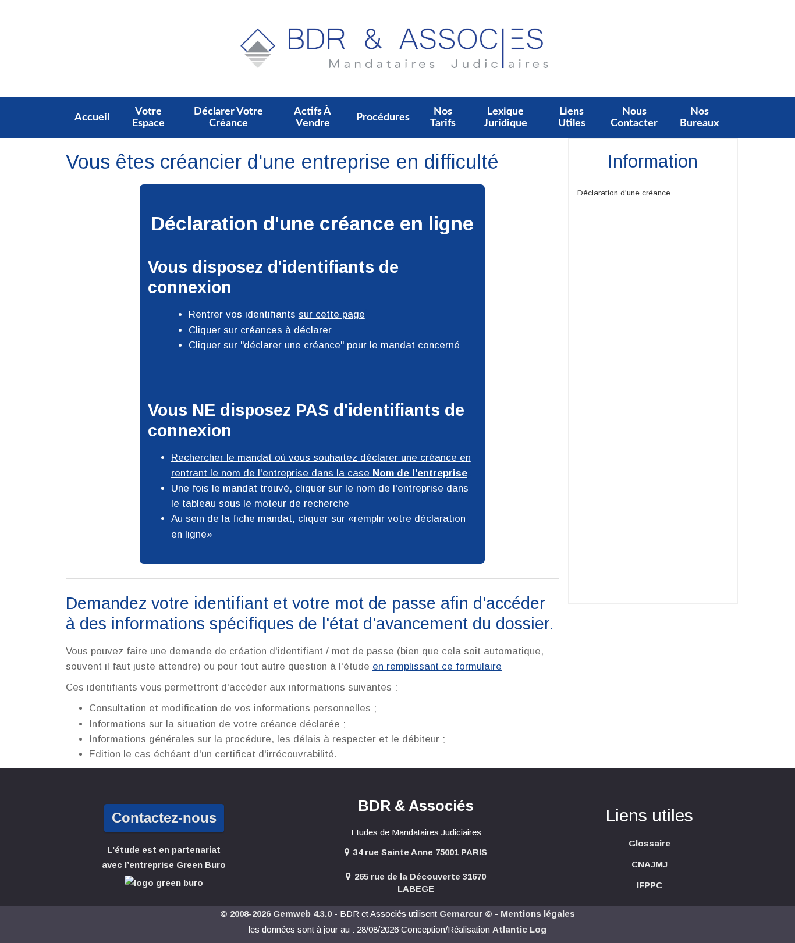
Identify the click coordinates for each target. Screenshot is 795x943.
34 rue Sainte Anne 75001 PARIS (420, 852)
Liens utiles (571, 117)
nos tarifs (443, 117)
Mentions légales (538, 914)
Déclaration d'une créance (623, 192)
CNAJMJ (649, 864)
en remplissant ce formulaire (437, 666)
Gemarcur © (465, 914)
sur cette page (332, 314)
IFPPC (649, 885)
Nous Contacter (634, 117)
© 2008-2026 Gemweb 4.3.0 (276, 914)
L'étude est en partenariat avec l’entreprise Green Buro (164, 857)
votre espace (148, 117)
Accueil (91, 117)
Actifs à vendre (312, 117)
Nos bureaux (699, 117)
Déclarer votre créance (228, 117)
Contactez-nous (164, 817)
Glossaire (649, 843)
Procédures (383, 117)
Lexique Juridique (505, 117)
